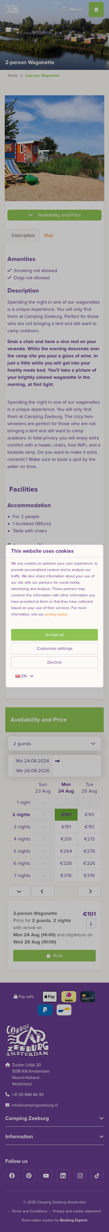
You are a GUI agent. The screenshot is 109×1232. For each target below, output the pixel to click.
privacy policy (56, 614)
